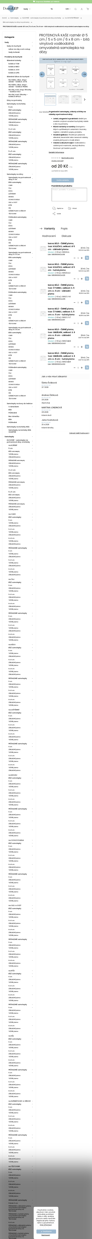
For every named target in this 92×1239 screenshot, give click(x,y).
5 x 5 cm (12, 151)
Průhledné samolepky (17, 217)
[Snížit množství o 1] (74, 258)
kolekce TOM (14, 64)
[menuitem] (27, 9)
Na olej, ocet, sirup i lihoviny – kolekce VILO (20, 91)
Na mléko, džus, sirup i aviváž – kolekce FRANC (18, 86)
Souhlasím (47, 1231)
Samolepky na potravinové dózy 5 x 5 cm (20, 253)
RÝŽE (10, 205)
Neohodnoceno (67, 158)
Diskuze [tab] (66, 236)
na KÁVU (12, 644)
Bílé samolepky (15, 182)
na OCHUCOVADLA (16, 840)
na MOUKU (13, 775)
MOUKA (11, 197)
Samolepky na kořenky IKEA (18, 427)
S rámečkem (14, 407)
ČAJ (10, 188)
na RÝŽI (12, 971)
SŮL (10, 208)
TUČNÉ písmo (13, 116)
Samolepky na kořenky (16, 104)
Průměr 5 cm (13, 1203)
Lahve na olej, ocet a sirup (19, 49)
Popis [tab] (64, 228)
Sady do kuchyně (14, 46)
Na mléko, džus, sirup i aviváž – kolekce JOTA (18, 81)
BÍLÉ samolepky (15, 110)
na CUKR (12, 514)
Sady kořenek (14, 52)
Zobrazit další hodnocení (79, 433)
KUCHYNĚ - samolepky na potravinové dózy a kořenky (18, 441)
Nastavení (46, 1235)
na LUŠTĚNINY (14, 710)
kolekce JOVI (14, 70)
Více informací (46, 1225)
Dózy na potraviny (14, 100)
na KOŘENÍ (13, 445)
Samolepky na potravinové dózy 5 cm (20, 178)
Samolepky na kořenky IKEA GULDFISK (20, 431)
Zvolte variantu (63, 180)
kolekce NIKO (14, 67)
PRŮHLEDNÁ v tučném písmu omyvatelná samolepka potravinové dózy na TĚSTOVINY (19, 1216)
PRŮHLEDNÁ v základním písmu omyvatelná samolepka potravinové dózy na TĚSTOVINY (20, 1208)
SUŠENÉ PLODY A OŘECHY (17, 211)
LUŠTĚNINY (12, 194)
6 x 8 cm (11, 538)
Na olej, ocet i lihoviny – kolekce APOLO (18, 95)
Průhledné (13, 413)
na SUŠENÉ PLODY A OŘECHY (20, 1101)
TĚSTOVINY (12, 214)
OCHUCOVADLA (14, 200)
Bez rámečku (14, 416)
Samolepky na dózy (15, 174)
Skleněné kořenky (14, 60)
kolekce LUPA (14, 73)
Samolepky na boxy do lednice (19, 403)
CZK (67, 9)
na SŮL (11, 1036)
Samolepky (9, 436)
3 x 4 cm (12, 129)
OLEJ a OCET (13, 202)
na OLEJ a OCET (15, 905)
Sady (7, 42)
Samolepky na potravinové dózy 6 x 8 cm (20, 328)
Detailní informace (56, 152)
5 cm (11, 107)
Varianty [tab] (49, 228)
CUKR (10, 185)
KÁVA (10, 191)
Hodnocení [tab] (49, 236)
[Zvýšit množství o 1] (81, 258)
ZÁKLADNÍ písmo (15, 113)
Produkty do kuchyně (13, 57)
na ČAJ (11, 579)
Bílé (10, 410)
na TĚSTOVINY (14, 1166)
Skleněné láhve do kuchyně (18, 76)
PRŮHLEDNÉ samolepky (18, 119)
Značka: (57, 161)
